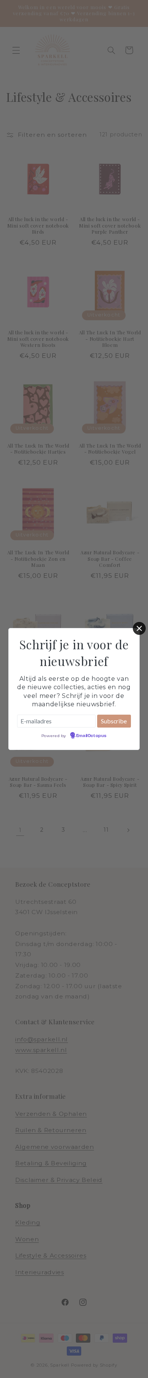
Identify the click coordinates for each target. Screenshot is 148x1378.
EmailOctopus (91, 736)
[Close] (139, 628)
